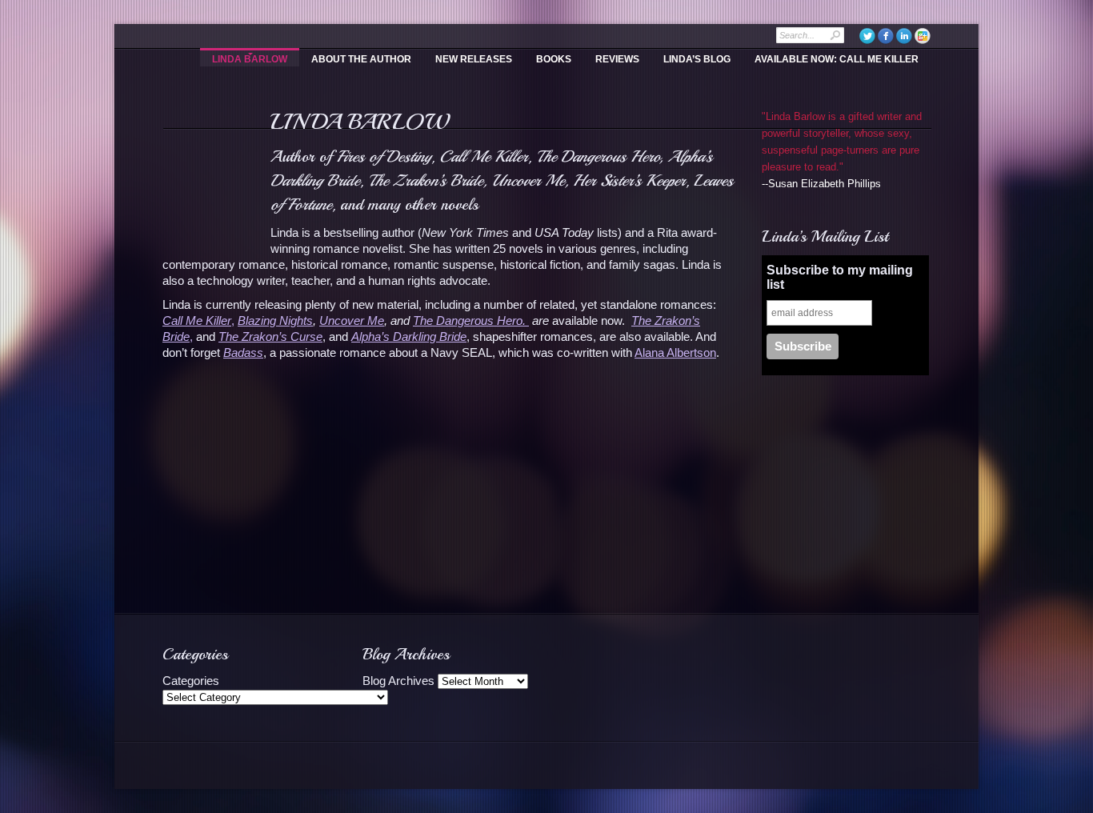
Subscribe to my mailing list (840, 277)
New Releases (473, 59)
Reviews (617, 59)
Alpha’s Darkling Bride (408, 336)
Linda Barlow (249, 59)
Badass (243, 352)
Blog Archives (398, 680)
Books (553, 59)
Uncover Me (351, 320)
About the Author (361, 59)
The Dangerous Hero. (471, 320)
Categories (190, 680)
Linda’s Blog (697, 59)
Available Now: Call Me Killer (837, 59)
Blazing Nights (275, 320)
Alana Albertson (675, 352)
